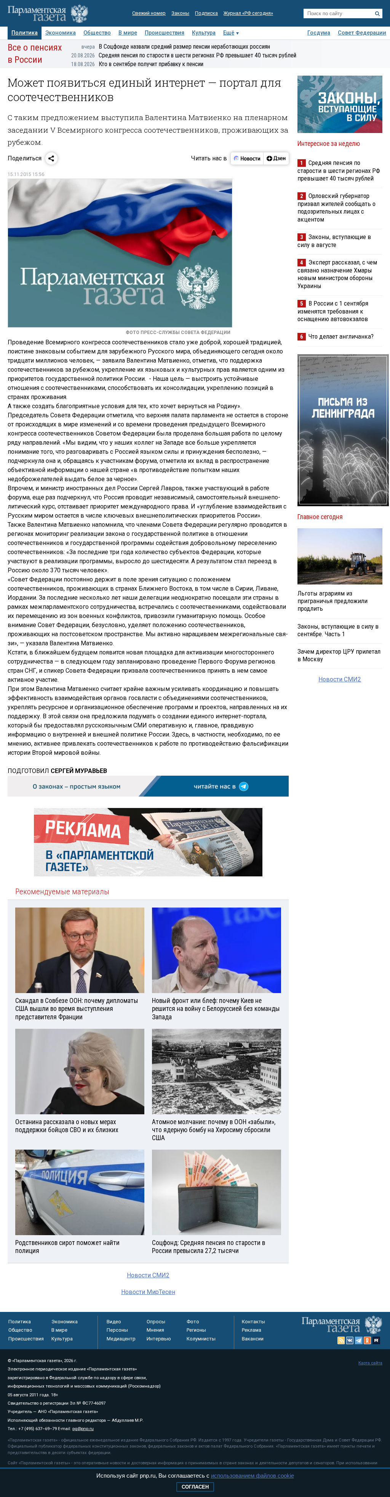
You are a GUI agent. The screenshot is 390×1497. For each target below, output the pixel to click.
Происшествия (164, 33)
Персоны (117, 1330)
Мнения (155, 1330)
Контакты (253, 1321)
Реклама (251, 1330)
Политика (24, 33)
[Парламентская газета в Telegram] (359, 1340)
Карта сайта (370, 1363)
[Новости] (247, 158)
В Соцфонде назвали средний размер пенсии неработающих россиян (176, 46)
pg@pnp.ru (83, 1428)
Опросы (156, 1321)
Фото (193, 1321)
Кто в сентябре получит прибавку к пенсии (137, 64)
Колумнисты (201, 1339)
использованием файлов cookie (252, 1475)
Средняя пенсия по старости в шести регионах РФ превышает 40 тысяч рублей (183, 55)
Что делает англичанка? (341, 336)
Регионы (196, 1330)
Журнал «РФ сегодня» (248, 13)
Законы (180, 13)
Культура (204, 33)
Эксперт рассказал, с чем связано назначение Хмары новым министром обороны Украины (337, 273)
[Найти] (377, 14)
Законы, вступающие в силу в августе (334, 241)
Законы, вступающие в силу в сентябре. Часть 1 (338, 630)
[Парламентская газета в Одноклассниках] (367, 1340)
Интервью (159, 1339)
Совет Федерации (362, 33)
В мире (127, 33)
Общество (97, 33)
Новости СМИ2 (148, 1275)
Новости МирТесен (148, 1292)
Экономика (60, 33)
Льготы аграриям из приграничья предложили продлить (332, 600)
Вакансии (253, 1339)
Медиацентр (121, 1339)
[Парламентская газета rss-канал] (341, 1340)
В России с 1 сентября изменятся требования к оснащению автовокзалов (332, 311)
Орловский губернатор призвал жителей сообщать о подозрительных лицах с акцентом (336, 207)
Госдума (318, 33)
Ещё (228, 33)
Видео (114, 1321)
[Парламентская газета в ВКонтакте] (350, 1340)
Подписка (206, 13)
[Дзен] (276, 158)
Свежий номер (149, 13)
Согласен (195, 1487)
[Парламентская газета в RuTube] (376, 1340)
